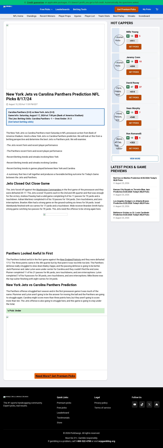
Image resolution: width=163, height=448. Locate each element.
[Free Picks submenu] (52, 9)
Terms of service (102, 407)
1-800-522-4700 (83, 441)
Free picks (62, 407)
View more (135, 158)
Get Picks (134, 47)
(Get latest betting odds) (21, 122)
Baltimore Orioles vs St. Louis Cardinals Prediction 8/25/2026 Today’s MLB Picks (131, 214)
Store (59, 422)
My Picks (147, 9)
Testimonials (63, 417)
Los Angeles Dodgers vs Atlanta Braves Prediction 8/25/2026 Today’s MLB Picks (131, 202)
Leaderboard (63, 412)
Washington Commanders (48, 189)
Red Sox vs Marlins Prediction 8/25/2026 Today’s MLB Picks (135, 179)
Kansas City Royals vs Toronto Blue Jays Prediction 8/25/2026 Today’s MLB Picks (131, 190)
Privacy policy (101, 403)
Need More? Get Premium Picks (55, 376)
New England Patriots (70, 259)
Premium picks (64, 403)
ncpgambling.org (106, 441)
